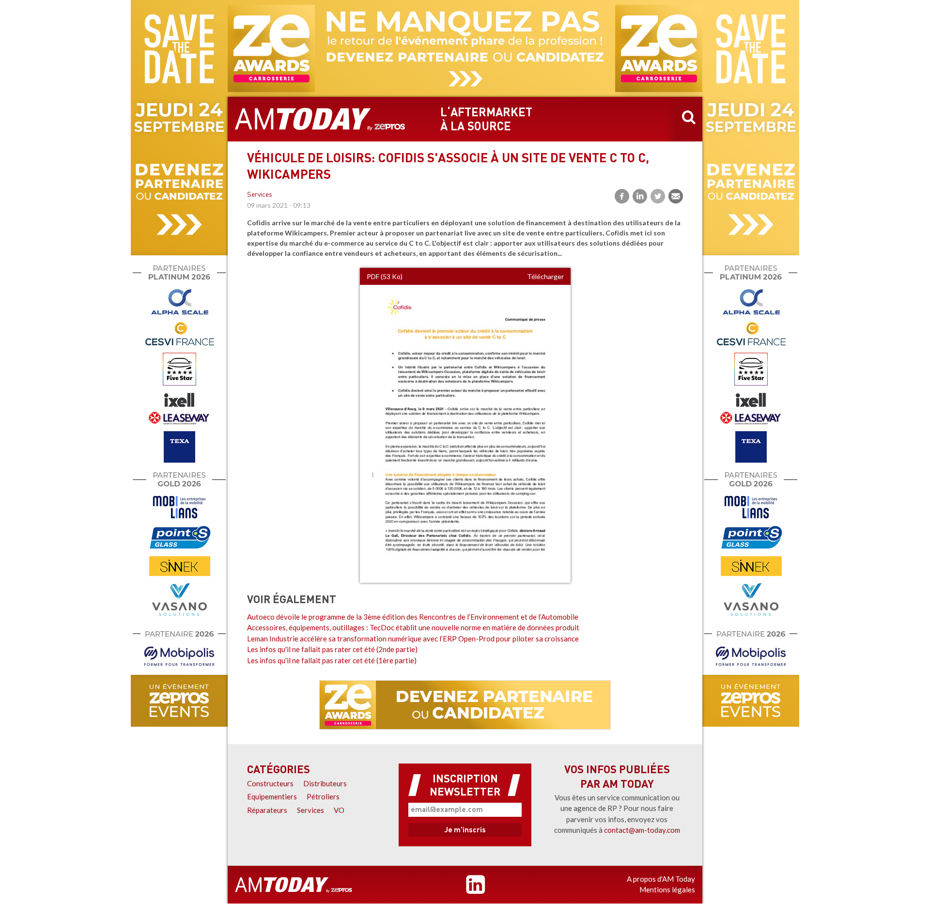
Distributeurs (325, 783)
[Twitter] (658, 196)
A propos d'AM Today (661, 878)
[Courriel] (675, 196)
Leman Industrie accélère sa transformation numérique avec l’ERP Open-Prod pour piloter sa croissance (413, 638)
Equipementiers (272, 796)
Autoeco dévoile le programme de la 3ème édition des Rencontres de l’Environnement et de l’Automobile (412, 616)
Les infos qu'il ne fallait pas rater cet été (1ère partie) (332, 660)
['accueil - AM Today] (293, 884)
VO (339, 810)
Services (259, 195)
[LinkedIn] (640, 196)
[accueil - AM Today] (320, 119)
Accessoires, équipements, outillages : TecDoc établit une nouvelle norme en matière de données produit (413, 627)
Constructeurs (270, 783)
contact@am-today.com (642, 830)
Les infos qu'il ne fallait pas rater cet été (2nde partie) (332, 649)
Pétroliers (323, 796)
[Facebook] (622, 196)
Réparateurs (267, 810)
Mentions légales (667, 889)
